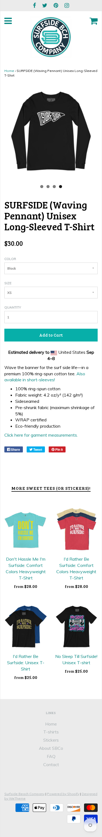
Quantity (12, 307)
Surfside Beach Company (24, 794)
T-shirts (51, 732)
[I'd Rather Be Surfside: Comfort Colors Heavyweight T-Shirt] (76, 529)
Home (9, 71)
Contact (51, 764)
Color (10, 259)
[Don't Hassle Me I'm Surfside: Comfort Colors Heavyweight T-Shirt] (25, 529)
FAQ (51, 756)
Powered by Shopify (63, 794)
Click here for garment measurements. (41, 435)
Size (7, 283)
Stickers (51, 740)
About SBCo (51, 748)
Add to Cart (51, 335)
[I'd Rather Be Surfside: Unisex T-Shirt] (25, 626)
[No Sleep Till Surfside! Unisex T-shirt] (76, 626)
